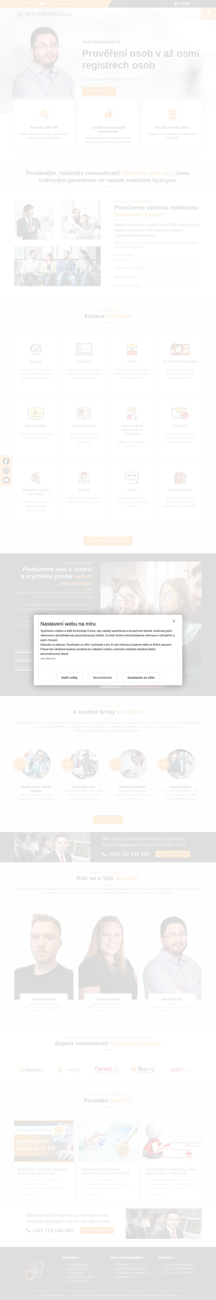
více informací (48, 658)
